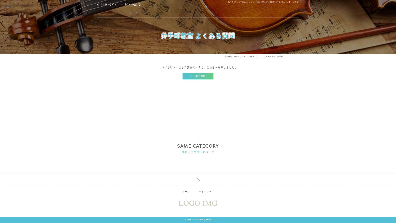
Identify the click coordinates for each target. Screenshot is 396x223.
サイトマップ (206, 191)
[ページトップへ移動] (197, 179)
